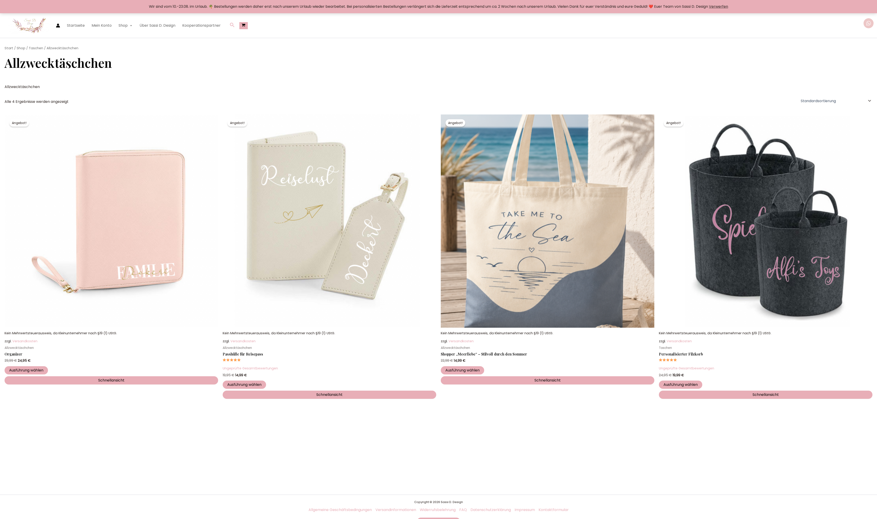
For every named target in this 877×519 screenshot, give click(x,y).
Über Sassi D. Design (157, 25)
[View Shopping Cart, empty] (243, 25)
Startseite (76, 25)
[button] (232, 25)
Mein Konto (102, 25)
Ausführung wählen (26, 370)
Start (9, 48)
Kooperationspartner (201, 25)
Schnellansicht (111, 380)
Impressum (525, 509)
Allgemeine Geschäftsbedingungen (340, 509)
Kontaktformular (554, 509)
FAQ (463, 509)
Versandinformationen (395, 509)
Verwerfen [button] (718, 6)
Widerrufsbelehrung (438, 509)
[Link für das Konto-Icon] (58, 25)
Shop (123, 25)
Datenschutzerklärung (490, 509)
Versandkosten (24, 341)
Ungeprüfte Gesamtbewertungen (250, 368)
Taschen (36, 48)
